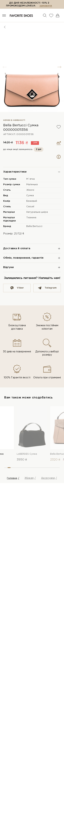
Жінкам (29, 478)
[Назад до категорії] (4, 27)
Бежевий (31, 201)
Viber (20, 288)
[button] (59, 67)
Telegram (51, 288)
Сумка (30, 196)
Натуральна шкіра (37, 212)
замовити (45, 6)
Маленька (32, 185)
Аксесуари (48, 478)
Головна (12, 478)
